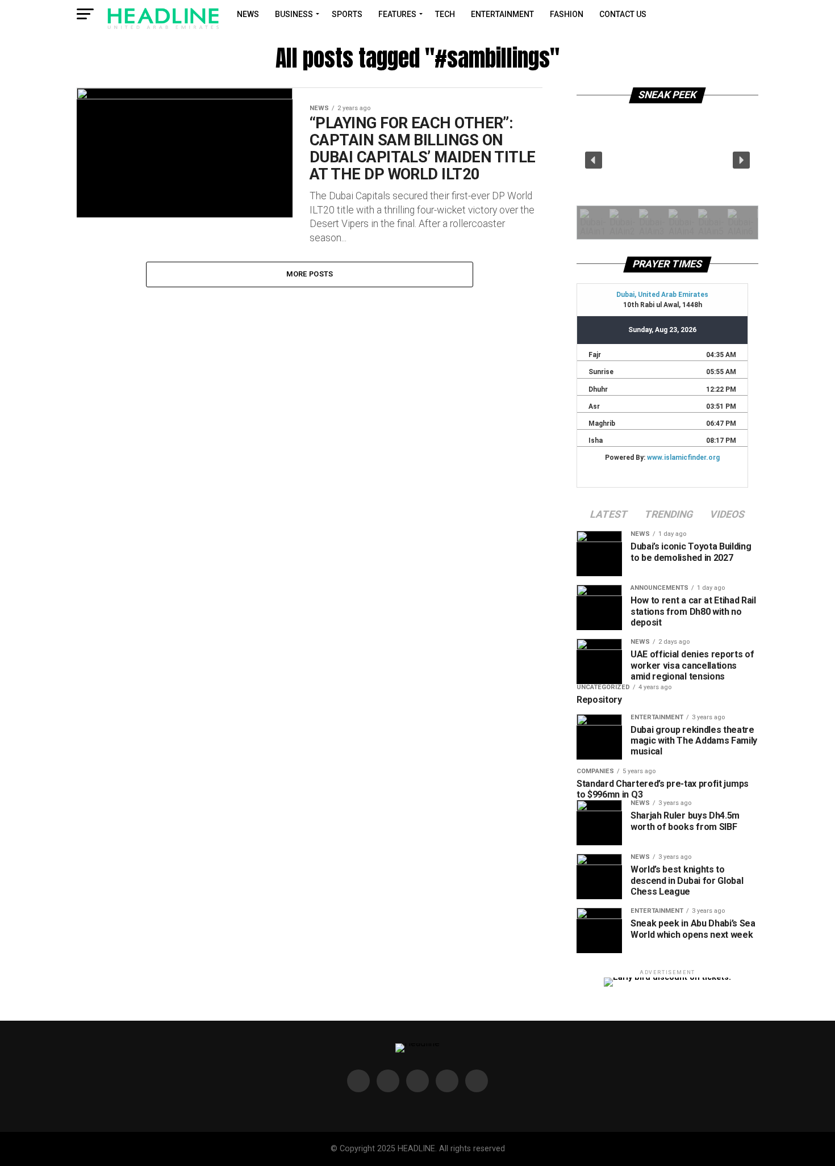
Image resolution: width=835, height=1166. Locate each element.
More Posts (309, 274)
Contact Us (622, 14)
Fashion (566, 14)
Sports (347, 14)
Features (397, 14)
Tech (445, 14)
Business (294, 14)
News (248, 14)
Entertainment (502, 14)
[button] (593, 160)
